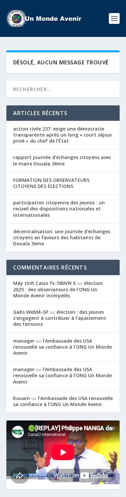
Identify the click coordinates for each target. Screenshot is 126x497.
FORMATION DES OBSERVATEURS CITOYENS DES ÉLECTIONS (51, 183)
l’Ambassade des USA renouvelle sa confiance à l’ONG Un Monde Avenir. (62, 347)
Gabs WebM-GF (30, 312)
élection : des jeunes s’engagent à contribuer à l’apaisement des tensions (59, 318)
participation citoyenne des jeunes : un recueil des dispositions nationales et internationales (59, 208)
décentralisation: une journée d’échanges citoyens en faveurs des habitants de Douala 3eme (61, 237)
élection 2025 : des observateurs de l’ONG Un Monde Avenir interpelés (58, 289)
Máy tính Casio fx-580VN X (44, 283)
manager (24, 341)
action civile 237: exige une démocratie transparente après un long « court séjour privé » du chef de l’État (62, 135)
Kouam (21, 398)
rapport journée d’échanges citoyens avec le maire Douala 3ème (62, 160)
